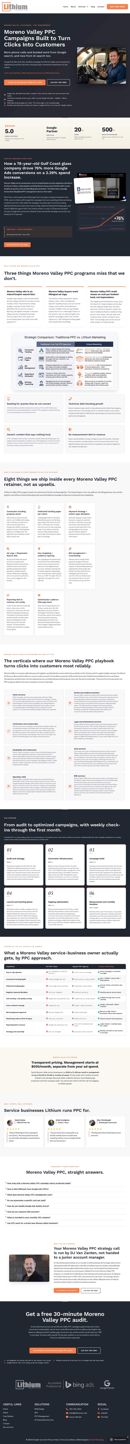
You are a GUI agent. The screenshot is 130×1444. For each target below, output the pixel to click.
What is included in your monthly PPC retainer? (28, 1217)
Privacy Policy (53, 1440)
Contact (100, 7)
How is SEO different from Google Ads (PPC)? (28, 1189)
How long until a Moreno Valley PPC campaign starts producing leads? (39, 1183)
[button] (65, 1183)
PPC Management (42, 1416)
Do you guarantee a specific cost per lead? (26, 1200)
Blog (93, 7)
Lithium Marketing (96, 1440)
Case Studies (8, 1416)
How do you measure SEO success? (23, 1212)
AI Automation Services (44, 1420)
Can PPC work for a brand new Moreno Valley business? (32, 1223)
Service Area (8, 1427)
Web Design (39, 1409)
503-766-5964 (117, 6)
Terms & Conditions (68, 1440)
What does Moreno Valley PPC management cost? (29, 1195)
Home (65, 7)
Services (82, 7)
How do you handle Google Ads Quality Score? (28, 1206)
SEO (36, 1413)
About (73, 7)
